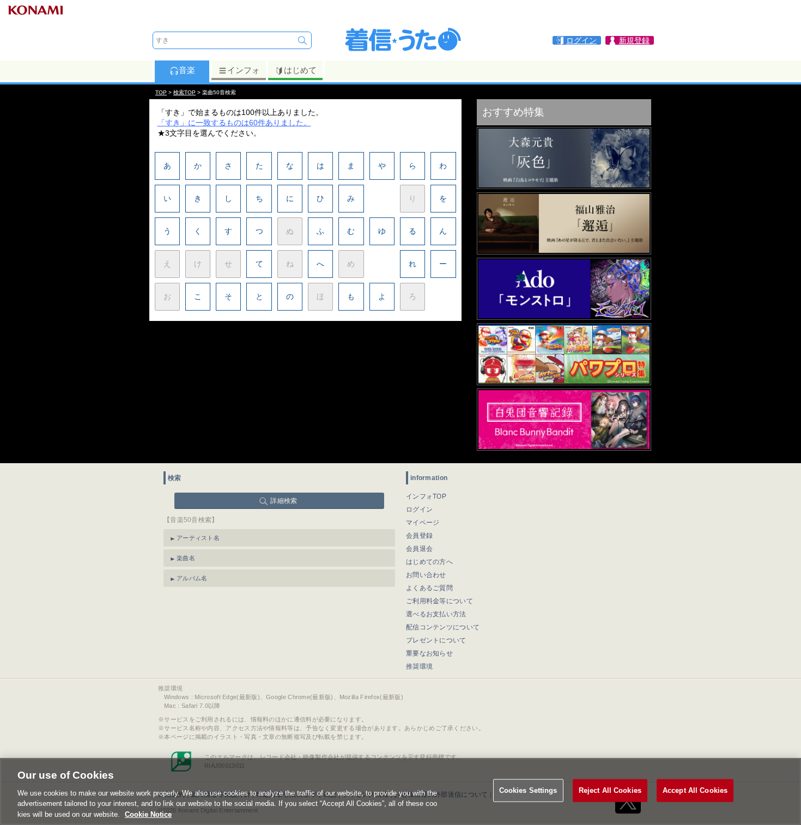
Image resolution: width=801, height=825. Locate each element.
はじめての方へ (429, 562)
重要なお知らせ (429, 653)
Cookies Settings (528, 790)
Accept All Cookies (695, 790)
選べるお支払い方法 (436, 614)
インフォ (243, 70)
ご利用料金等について (439, 601)
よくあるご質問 (429, 588)
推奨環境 (419, 666)
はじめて (300, 70)
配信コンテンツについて (443, 627)
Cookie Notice (148, 814)
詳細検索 (283, 501)
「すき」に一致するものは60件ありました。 (234, 122)
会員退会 (419, 549)
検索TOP (184, 92)
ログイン (419, 509)
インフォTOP (426, 496)
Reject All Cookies (610, 790)
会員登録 (419, 535)
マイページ (423, 522)
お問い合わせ (426, 575)
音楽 (187, 70)
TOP (161, 92)
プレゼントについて (436, 640)
